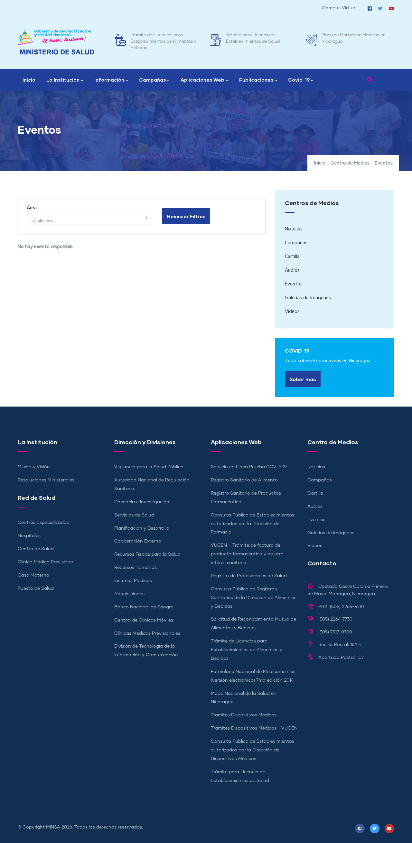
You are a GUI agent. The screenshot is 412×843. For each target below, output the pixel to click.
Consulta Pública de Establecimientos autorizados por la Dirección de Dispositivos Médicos (252, 750)
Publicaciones (256, 80)
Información (109, 80)
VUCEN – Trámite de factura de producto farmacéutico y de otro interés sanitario (247, 554)
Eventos (294, 284)
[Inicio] (56, 42)
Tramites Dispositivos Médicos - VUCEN (254, 728)
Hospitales (29, 536)
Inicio (29, 80)
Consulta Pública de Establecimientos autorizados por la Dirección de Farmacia (252, 524)
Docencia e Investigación (141, 502)
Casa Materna (33, 575)
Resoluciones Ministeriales (46, 480)
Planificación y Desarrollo (141, 528)
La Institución (63, 80)
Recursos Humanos (135, 567)
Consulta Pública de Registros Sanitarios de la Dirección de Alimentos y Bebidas (253, 598)
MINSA (53, 827)
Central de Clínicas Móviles (143, 620)
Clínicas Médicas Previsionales (147, 633)
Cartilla (292, 257)
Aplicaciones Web (202, 80)
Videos (292, 312)
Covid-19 (299, 80)
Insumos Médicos (133, 580)
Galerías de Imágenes (308, 298)
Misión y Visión (34, 467)
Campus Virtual (339, 8)
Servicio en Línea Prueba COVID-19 (249, 467)
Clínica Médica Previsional (46, 562)
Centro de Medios (350, 163)
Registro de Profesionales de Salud (249, 576)
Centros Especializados (43, 522)
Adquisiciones (129, 594)
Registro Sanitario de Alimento (244, 480)
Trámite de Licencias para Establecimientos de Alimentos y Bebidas (163, 41)
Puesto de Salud (36, 588)
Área (32, 208)
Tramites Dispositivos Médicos (243, 715)
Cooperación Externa (137, 541)
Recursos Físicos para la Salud (147, 554)
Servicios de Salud (134, 515)
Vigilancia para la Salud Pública (148, 467)
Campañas (152, 80)
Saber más (303, 379)
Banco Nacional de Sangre (143, 607)
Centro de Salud (36, 549)
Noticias (294, 229)
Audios (292, 270)
